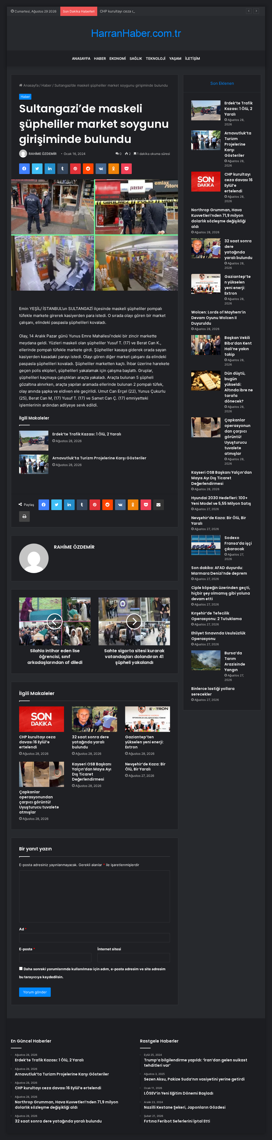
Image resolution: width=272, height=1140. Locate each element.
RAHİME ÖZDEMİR (43, 154)
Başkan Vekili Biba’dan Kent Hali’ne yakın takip (238, 346)
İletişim (192, 58)
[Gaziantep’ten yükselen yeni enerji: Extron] (147, 719)
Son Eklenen (222, 83)
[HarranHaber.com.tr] (136, 33)
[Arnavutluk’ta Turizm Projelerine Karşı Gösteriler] (33, 464)
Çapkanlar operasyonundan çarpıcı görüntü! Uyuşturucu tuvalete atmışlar (39, 802)
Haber (100, 58)
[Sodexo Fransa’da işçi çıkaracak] (205, 545)
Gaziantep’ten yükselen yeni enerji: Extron (144, 742)
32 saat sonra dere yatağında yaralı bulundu (90, 742)
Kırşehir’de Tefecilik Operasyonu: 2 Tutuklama (216, 616)
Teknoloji (155, 58)
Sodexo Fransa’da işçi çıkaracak (238, 543)
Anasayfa (81, 58)
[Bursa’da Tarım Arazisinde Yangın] (205, 660)
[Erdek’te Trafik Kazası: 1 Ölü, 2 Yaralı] (33, 441)
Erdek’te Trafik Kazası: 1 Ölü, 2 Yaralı (86, 434)
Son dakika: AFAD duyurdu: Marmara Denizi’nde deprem (219, 570)
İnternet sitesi (109, 949)
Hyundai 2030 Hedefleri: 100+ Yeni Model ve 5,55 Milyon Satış (221, 500)
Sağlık (136, 58)
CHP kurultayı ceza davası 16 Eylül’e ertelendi (137, 11)
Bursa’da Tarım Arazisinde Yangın (234, 661)
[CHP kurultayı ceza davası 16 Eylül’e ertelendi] (41, 719)
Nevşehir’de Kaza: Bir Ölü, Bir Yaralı (145, 766)
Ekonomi (117, 58)
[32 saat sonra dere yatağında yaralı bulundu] (94, 719)
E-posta (27, 949)
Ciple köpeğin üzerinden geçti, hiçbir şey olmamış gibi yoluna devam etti (220, 593)
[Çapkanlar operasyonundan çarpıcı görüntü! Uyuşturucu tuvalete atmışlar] (41, 774)
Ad (23, 929)
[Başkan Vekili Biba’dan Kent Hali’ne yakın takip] (205, 345)
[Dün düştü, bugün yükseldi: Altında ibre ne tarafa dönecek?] (205, 381)
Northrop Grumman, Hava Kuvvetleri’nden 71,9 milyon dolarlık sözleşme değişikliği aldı (218, 218)
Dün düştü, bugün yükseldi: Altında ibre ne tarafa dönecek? (238, 387)
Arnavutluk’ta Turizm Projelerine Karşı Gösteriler (99, 458)
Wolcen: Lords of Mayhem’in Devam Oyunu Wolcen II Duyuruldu (218, 318)
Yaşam (175, 58)
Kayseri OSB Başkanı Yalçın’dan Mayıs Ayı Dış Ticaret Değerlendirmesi (91, 771)
